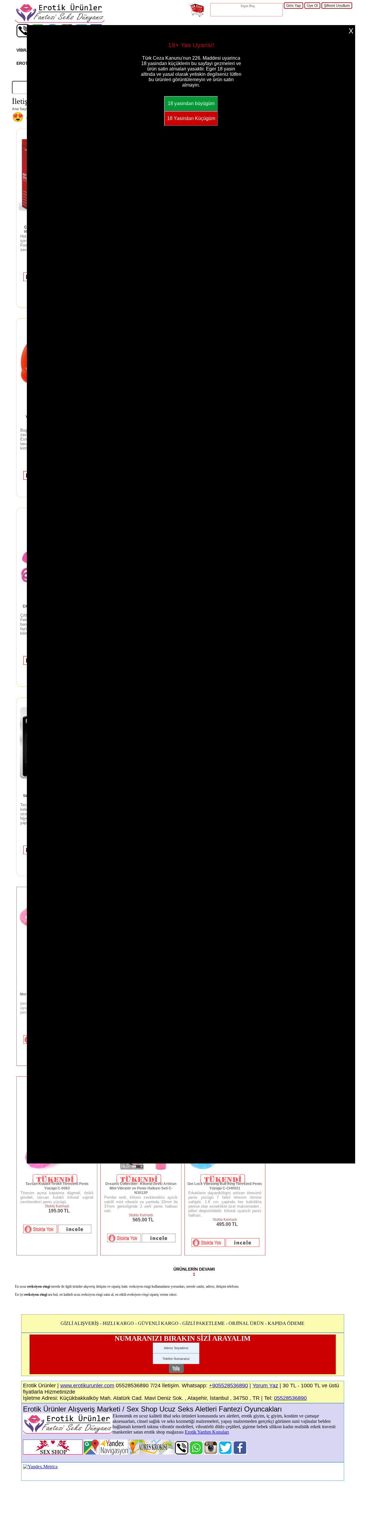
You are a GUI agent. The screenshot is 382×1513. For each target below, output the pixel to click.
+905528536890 (228, 1386)
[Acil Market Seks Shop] (225, 1452)
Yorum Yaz (265, 1386)
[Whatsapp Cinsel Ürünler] (196, 1452)
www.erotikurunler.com (87, 1386)
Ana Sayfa (21, 109)
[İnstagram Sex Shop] (211, 1452)
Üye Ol (312, 6)
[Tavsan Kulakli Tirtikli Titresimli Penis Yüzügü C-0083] (57, 1168)
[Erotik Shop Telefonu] (23, 35)
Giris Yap (293, 6)
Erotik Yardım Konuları (207, 1431)
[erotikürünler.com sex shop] (59, 21)
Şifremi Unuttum (337, 6)
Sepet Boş (248, 6)
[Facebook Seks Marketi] (240, 1452)
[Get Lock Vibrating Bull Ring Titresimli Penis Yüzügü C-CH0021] (225, 1168)
